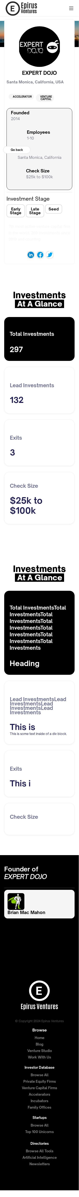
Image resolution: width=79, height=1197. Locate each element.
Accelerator (22, 96)
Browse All (40, 1075)
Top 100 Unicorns (39, 1132)
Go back (17, 150)
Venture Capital (46, 98)
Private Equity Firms (39, 1081)
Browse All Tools (39, 1151)
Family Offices (39, 1107)
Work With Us (39, 1057)
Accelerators (39, 1094)
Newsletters (39, 1164)
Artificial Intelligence (39, 1157)
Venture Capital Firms (39, 1088)
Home (39, 1038)
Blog (39, 1044)
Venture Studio (39, 1051)
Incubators (39, 1101)
